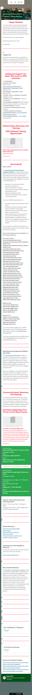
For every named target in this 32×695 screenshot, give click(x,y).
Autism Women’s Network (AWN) (11, 529)
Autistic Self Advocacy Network (11, 532)
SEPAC (24, 116)
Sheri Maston (10, 338)
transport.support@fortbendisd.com (12, 86)
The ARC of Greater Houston (10, 537)
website (26, 366)
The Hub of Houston (8, 534)
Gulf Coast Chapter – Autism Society (12, 535)
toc (2, 8)
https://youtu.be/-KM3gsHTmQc (11, 555)
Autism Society (7, 530)
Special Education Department (12, 355)
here (7, 452)
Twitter (11, 371)
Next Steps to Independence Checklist (14, 570)
